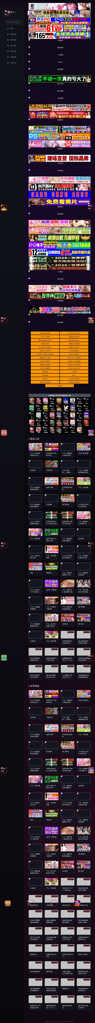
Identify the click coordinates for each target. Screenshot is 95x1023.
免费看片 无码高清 (45, 351)
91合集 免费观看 (74, 351)
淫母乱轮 (45, 379)
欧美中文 (13, 63)
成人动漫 (13, 45)
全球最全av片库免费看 (74, 365)
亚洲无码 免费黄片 (45, 361)
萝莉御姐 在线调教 (74, 382)
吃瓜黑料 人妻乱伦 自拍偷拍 (45, 354)
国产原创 (13, 40)
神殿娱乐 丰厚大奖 (74, 347)
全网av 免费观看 (45, 368)
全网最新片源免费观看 (74, 361)
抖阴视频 (13, 57)
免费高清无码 (45, 344)
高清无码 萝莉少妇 (74, 333)
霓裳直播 (45, 372)
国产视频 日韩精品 (45, 333)
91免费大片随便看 (74, 379)
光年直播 (74, 372)
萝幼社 (74, 375)
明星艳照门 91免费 (45, 358)
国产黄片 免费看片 (74, 354)
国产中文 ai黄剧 (45, 337)
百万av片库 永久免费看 (74, 358)
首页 (11, 28)
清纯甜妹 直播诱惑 (45, 382)
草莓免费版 (45, 375)
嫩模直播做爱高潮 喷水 (45, 340)
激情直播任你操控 (74, 340)
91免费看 (59, 386)
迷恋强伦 (13, 34)
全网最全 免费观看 (74, 344)
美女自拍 (13, 51)
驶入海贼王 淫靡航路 (45, 347)
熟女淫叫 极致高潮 (74, 368)
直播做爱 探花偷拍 (74, 337)
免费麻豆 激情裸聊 (45, 365)
